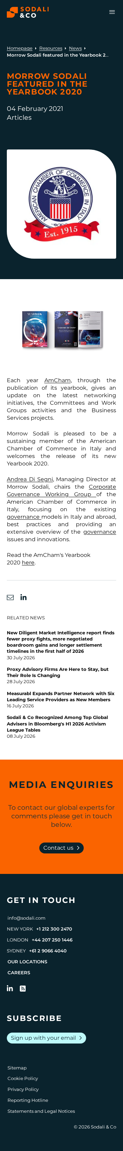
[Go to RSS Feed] (23, 988)
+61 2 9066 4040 (48, 950)
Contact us (62, 848)
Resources (50, 48)
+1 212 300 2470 (54, 929)
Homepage (19, 48)
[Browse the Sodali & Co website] (28, 12)
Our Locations (27, 961)
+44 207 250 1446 (52, 940)
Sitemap (17, 1067)
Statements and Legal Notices (41, 1111)
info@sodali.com (26, 918)
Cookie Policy (23, 1078)
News (75, 48)
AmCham (57, 380)
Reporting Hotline (28, 1100)
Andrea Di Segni (30, 479)
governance (24, 517)
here (28, 562)
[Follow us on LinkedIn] (10, 988)
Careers (19, 972)
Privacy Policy (23, 1089)
